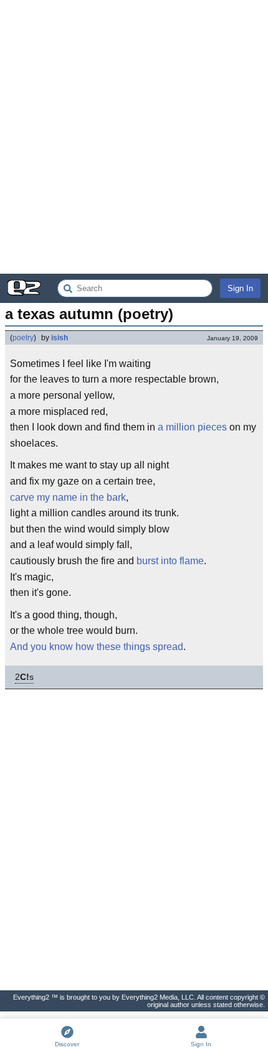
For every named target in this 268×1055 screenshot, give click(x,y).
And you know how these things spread (96, 646)
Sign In (240, 288)
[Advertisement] (134, 137)
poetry (23, 337)
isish (59, 337)
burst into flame (170, 560)
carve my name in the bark (68, 497)
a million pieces (192, 427)
